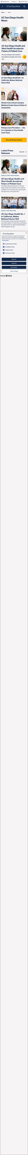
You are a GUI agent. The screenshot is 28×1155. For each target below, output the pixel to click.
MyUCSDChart (6, 1)
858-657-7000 (24, 1)
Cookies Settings (14, 271)
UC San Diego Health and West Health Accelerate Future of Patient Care (12, 181)
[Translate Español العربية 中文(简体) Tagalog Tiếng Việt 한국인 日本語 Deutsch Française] (14, 1)
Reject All (14, 259)
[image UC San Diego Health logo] (13, 6)
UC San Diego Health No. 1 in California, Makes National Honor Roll (13, 216)
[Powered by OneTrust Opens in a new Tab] (6, 276)
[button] (2, 6)
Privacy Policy (5, 240)
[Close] (26, 233)
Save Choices (14, 267)
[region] (14, 693)
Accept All (14, 263)
